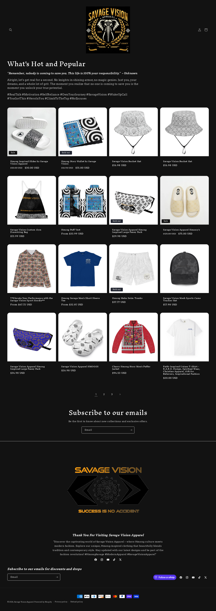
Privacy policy (61, 602)
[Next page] (120, 394)
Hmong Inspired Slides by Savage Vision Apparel (29, 162)
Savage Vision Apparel (24, 602)
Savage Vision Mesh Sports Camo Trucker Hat (182, 299)
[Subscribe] (131, 430)
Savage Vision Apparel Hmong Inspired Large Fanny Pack (129, 230)
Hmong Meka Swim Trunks (127, 298)
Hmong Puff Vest (70, 229)
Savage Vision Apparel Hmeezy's (181, 229)
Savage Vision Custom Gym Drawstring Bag (25, 230)
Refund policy (77, 602)
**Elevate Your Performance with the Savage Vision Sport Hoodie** (31, 299)
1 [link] (96, 394)
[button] (10, 30)
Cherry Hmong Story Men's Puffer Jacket (131, 367)
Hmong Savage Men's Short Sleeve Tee (80, 299)
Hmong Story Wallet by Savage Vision (78, 162)
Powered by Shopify (43, 602)
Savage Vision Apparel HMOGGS (80, 366)
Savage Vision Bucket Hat (126, 161)
